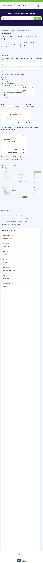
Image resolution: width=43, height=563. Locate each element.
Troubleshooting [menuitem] (6, 283)
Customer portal (33, 1)
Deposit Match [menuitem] (6, 278)
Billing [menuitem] (4, 289)
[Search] (37, 18)
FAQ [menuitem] (4, 275)
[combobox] (21, 18)
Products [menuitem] (5, 254)
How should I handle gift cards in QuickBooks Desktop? (12, 215)
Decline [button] (24, 560)
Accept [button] (19, 560)
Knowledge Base (4, 30)
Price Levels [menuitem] (5, 251)
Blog (15, 4)
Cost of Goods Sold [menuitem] (7, 281)
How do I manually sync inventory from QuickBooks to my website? (14, 221)
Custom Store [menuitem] (6, 286)
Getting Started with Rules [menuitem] (9, 270)
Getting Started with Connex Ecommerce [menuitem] (12, 232)
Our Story (19, 5)
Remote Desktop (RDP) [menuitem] (8, 235)
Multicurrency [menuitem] (6, 246)
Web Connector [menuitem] (6, 267)
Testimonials (30, 4)
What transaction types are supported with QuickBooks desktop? (13, 212)
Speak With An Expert (37, 5)
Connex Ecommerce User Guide (17, 30)
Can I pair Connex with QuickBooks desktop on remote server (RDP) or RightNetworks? (18, 218)
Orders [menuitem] (4, 249)
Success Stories (24, 5)
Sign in (40, 1)
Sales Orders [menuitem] (5, 262)
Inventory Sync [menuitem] (6, 243)
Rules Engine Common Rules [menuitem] (9, 272)
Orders (2, 33)
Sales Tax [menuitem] (5, 259)
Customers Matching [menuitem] (7, 238)
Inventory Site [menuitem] (6, 241)
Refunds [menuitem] (4, 256)
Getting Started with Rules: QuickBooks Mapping (10, 224)
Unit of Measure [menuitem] (6, 264)
